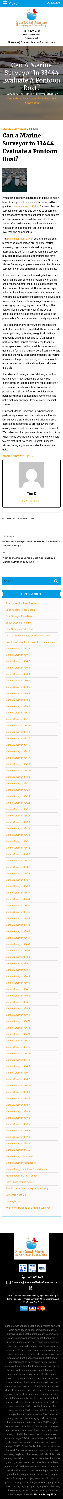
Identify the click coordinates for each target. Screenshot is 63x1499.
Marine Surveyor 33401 (18, 654)
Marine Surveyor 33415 (18, 744)
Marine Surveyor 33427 (18, 815)
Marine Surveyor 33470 (18, 1021)
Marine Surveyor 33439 (18, 892)
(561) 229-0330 (32, 30)
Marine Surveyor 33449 (18, 931)
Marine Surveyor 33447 (18, 918)
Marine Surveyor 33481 (18, 1072)
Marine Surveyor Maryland (19, 1156)
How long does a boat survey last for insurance (31, 642)
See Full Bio (29, 501)
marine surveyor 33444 (26, 206)
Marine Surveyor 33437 (18, 880)
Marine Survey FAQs (45, 1494)
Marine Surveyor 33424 (18, 796)
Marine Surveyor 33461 (18, 963)
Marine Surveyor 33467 (18, 1002)
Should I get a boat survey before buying (27, 1188)
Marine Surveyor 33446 (18, 912)
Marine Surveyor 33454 (18, 937)
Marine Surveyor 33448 (18, 924)
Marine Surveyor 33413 (18, 732)
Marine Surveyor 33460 (18, 957)
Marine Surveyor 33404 (18, 674)
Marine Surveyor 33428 (18, 822)
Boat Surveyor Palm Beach (20, 616)
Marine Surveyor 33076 (18, 648)
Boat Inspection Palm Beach (21, 603)
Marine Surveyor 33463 (18, 976)
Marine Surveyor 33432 (18, 847)
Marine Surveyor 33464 (18, 982)
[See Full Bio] (39, 501)
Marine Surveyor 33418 (18, 764)
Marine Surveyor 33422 (18, 789)
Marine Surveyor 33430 (18, 834)
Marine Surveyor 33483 (18, 1085)
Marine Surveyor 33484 (18, 1092)
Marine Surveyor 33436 (18, 873)
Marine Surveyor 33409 (18, 706)
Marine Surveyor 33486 (18, 1098)
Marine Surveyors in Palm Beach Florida (26, 1169)
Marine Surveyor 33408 (18, 699)
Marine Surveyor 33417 (18, 757)
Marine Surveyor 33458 (18, 944)
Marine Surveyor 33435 (18, 867)
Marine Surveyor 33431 (18, 841)
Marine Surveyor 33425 (18, 802)
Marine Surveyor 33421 (18, 783)
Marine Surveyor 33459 (18, 950)
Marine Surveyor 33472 (18, 1027)
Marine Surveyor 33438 (18, 886)
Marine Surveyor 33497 (18, 1130)
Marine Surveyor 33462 (18, 969)
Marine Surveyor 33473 (18, 1034)
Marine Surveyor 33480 (18, 1066)
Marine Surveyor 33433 (18, 854)
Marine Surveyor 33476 (18, 1047)
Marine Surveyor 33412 (18, 725)
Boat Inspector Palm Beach (20, 609)
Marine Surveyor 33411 (18, 719)
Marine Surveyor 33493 (18, 1117)
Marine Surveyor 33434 (18, 860)
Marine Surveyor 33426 (18, 809)
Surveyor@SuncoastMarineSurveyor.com (31, 42)
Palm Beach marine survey (20, 1182)
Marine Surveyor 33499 (18, 1143)
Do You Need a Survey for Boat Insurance (28, 635)
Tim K (34, 128)
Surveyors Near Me (16, 1194)
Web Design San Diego (33, 1302)
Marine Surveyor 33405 (18, 680)
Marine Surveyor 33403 (18, 667)
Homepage (12, 94)
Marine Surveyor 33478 (18, 1060)
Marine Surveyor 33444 (39, 94)
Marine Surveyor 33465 (18, 989)
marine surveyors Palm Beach (21, 1175)
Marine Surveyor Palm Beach (21, 1162)
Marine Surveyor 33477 (18, 1053)
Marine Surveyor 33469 (18, 1014)
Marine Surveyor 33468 (18, 1008)
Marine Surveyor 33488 (18, 1111)
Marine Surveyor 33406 (18, 687)
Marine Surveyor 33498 (18, 1137)
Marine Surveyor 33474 (18, 1040)
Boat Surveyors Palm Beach (20, 629)
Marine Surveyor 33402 (18, 661)
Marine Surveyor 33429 (18, 828)
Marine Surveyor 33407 (18, 693)
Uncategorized (13, 1201)
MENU (13, 3)
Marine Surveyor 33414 (18, 738)
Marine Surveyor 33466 (18, 995)
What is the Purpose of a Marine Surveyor (28, 1207)
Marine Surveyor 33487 (18, 1104)
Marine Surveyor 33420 (18, 777)
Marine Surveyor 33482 (18, 1079)
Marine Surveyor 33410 (18, 712)
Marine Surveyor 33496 (18, 1124)
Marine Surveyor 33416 (18, 751)
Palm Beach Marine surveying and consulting (35, 1296)
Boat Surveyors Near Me (19, 622)
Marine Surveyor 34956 (18, 1149)
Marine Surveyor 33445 (18, 905)
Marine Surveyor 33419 (18, 770)
